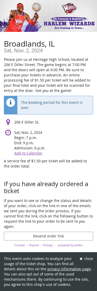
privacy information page (69, 268)
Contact (19, 245)
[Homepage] (48, 16)
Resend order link (48, 236)
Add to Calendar (28, 153)
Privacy (48, 245)
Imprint (34, 245)
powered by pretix (70, 245)
